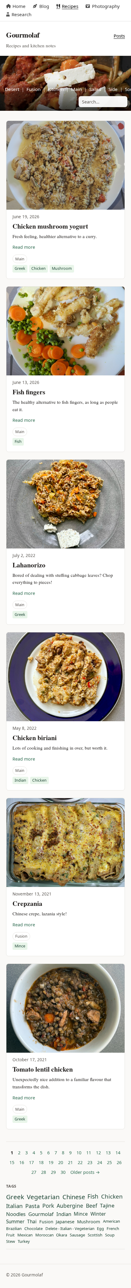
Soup (110, 1235)
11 (88, 1153)
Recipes (70, 6)
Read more (23, 247)
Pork (48, 1206)
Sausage (77, 1235)
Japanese (65, 1222)
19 (50, 1162)
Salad (95, 89)
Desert (12, 89)
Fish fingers (28, 391)
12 (98, 1153)
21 (70, 1162)
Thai (32, 1222)
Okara (61, 1235)
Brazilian (14, 1228)
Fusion (34, 89)
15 (11, 1162)
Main (76, 89)
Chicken (38, 268)
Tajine (107, 1206)
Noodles (16, 1214)
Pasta (32, 1206)
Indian (20, 780)
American (111, 1221)
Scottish (95, 1235)
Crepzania (27, 903)
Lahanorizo (28, 565)
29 (53, 1172)
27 (33, 1172)
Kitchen (56, 89)
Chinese (73, 1197)
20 (60, 1162)
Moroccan (44, 1235)
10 (78, 1153)
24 (99, 1162)
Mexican (25, 1235)
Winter (98, 1214)
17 (31, 1162)
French (113, 1228)
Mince (20, 946)
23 (89, 1162)
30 (63, 1172)
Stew (10, 1241)
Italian (14, 1206)
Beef (91, 1206)
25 (109, 1162)
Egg (100, 1228)
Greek (20, 268)
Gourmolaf (41, 1214)
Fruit (10, 1235)
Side (113, 89)
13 (108, 1153)
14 (117, 1153)
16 (21, 1162)
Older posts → (85, 1172)
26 (119, 1162)
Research (21, 14)
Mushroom (62, 268)
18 (41, 1162)
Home (19, 6)
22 (80, 1162)
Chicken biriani (34, 737)
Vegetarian (43, 1197)
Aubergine (70, 1206)
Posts (119, 36)
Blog (44, 6)
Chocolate (33, 1228)
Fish (18, 441)
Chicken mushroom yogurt (50, 226)
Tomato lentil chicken (42, 1069)
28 (43, 1172)
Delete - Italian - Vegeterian (69, 1228)
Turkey (24, 1241)
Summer (15, 1222)
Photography (105, 6)
